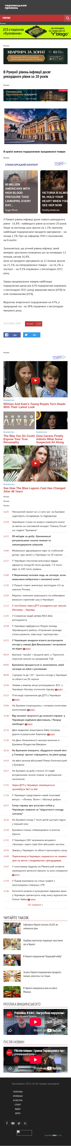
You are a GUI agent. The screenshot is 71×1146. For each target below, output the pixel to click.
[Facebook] (6, 1123)
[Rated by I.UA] (24, 1134)
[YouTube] (13, 1123)
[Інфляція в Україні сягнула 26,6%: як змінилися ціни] (12, 928)
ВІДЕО (18, 1109)
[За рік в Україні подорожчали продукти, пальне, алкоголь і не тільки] (12, 976)
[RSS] (25, 1123)
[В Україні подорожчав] (12, 960)
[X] (19, 1123)
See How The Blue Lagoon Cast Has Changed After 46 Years (34, 490)
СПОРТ (18, 1105)
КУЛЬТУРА (17, 1100)
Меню (6, 18)
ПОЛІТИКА (18, 1092)
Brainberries (8, 400)
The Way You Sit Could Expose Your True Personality (19, 439)
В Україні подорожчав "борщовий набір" (42, 956)
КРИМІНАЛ (18, 1096)
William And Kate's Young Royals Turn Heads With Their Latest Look (34, 405)
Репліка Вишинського (21, 1004)
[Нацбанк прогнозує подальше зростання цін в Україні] (12, 944)
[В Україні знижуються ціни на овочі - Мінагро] (12, 992)
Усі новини (34, 905)
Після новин (13, 1041)
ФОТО (17, 1113)
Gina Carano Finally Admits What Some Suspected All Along (50, 439)
